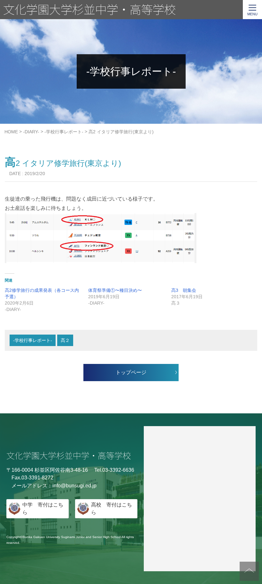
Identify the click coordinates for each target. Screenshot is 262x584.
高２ (65, 340)
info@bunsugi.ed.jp (74, 485)
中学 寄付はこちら (42, 508)
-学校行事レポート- (32, 340)
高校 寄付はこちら (111, 508)
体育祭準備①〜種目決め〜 (115, 290)
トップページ (131, 372)
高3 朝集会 (183, 290)
